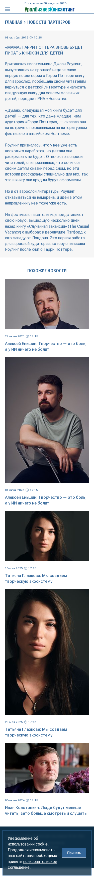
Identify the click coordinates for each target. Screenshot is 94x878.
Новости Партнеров (48, 22)
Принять (74, 853)
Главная (13, 22)
